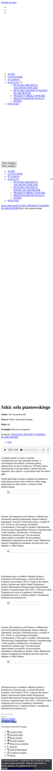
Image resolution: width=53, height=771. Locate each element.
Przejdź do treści (8, 2)
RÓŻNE (18, 101)
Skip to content (8, 718)
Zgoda (11, 768)
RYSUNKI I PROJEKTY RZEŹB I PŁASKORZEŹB (31, 91)
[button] (21, 82)
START (11, 74)
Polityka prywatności (23, 768)
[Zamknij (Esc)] (2, 714)
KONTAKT (13, 104)
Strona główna (8, 205)
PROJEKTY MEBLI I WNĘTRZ (29, 95)
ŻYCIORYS (14, 79)
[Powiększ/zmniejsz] (11, 714)
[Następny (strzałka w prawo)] (5, 716)
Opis (9, 442)
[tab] (29, 442)
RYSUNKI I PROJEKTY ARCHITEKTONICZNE (26, 86)
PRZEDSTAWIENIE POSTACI (29, 98)
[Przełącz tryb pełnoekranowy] (8, 714)
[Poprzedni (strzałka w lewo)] (2, 716)
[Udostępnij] (5, 714)
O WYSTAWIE (15, 77)
